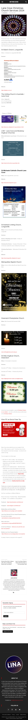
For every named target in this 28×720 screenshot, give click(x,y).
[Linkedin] (14, 592)
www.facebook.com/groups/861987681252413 (12, 523)
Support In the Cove (8, 631)
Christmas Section (8, 413)
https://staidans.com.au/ (6, 90)
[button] (26, 2)
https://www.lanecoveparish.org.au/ (8, 182)
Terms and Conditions (6, 714)
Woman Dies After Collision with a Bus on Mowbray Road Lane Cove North (7, 563)
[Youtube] (19, 709)
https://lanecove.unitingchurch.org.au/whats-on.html (12, 127)
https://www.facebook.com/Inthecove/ (15, 502)
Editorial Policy (23, 714)
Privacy (13, 714)
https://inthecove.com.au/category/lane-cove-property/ (13, 533)
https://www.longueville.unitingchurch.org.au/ (10, 258)
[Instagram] (12, 709)
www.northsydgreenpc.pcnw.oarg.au (9, 351)
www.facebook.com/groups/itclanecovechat (11, 518)
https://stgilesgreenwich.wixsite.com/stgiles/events (12, 378)
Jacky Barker (5, 12)
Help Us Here (21, 473)
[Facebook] (8, 709)
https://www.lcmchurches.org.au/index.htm (10, 163)
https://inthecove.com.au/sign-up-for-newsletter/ (12, 510)
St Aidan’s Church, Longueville (12, 50)
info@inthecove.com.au (17, 700)
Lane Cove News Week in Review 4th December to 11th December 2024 (21, 563)
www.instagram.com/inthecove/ (13, 505)
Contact (17, 714)
